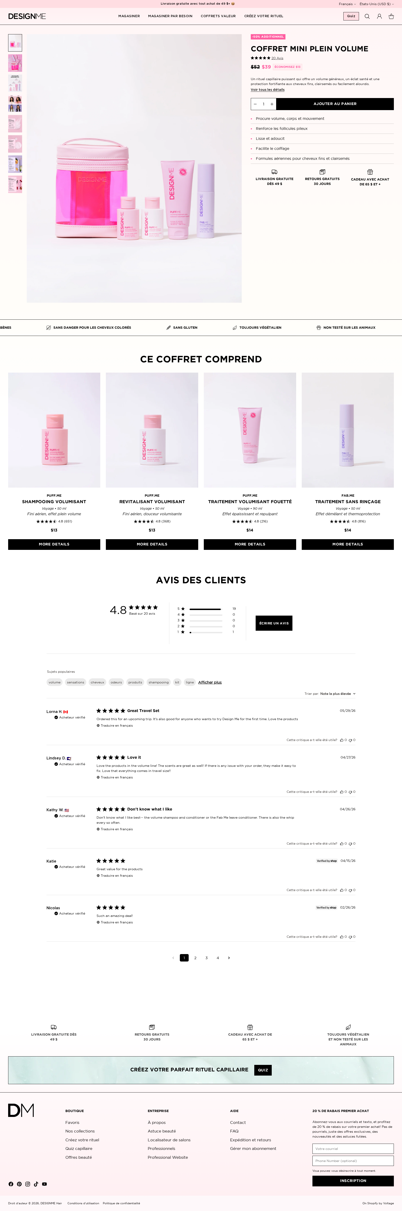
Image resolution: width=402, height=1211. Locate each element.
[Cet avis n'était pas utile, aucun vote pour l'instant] (350, 740)
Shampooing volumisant (54, 502)
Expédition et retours (250, 1139)
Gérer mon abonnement (253, 1148)
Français (346, 4)
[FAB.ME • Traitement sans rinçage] (348, 430)
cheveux (97, 682)
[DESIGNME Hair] (27, 16)
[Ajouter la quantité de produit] (272, 104)
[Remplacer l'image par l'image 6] (15, 144)
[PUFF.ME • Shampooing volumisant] (54, 430)
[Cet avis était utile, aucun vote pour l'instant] (341, 740)
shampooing (159, 682)
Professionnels (161, 1148)
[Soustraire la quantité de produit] (255, 104)
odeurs (116, 682)
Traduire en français (117, 725)
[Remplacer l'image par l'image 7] (15, 164)
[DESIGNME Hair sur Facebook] (10, 1185)
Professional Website (168, 1157)
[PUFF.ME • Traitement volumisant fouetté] (250, 430)
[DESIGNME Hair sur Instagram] (27, 1185)
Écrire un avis (274, 623)
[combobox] (330, 694)
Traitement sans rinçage (348, 502)
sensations (75, 682)
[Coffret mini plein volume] (134, 168)
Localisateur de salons (169, 1139)
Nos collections (80, 1131)
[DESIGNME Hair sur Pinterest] (19, 1185)
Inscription (353, 1181)
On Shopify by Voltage (378, 1203)
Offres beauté (78, 1157)
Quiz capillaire (78, 1148)
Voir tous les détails (268, 89)
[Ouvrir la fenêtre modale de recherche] (367, 16)
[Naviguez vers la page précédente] (173, 958)
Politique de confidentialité (121, 1203)
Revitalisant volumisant (152, 502)
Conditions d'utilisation (83, 1203)
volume (54, 682)
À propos (157, 1122)
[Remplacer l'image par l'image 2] (15, 63)
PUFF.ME (54, 495)
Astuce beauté (162, 1131)
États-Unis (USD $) (375, 4)
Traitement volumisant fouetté (250, 502)
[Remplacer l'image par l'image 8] (15, 184)
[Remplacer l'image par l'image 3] (15, 83)
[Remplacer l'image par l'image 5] (15, 123)
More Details (54, 544)
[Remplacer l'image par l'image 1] (15, 43)
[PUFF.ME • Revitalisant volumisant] (152, 430)
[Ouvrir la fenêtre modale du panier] (391, 16)
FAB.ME (348, 495)
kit (177, 682)
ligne (190, 682)
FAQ (234, 1131)
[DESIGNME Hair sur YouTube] (44, 1185)
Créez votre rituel (82, 1139)
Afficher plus (210, 682)
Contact (238, 1122)
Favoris (72, 1122)
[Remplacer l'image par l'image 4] (15, 103)
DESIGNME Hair (51, 1203)
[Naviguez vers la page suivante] (228, 958)
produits (135, 682)
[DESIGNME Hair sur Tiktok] (35, 1185)
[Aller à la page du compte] (379, 16)
